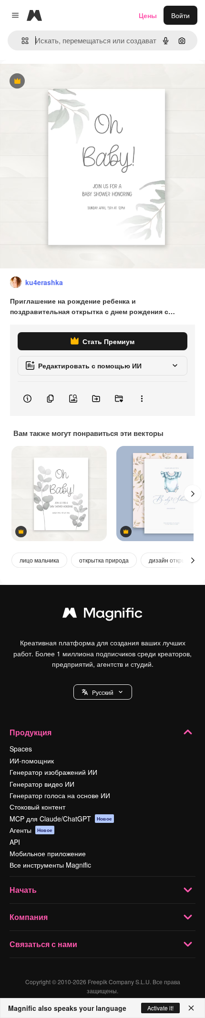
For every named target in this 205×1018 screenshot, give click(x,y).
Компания (29, 916)
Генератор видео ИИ (42, 784)
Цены (148, 15)
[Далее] (192, 493)
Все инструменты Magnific (50, 865)
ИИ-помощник (32, 760)
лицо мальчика (39, 560)
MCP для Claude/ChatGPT (61, 818)
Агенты (31, 830)
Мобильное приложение (48, 853)
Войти (180, 15)
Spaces (21, 748)
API (15, 842)
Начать (23, 889)
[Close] (191, 1008)
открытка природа (104, 560)
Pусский (102, 692)
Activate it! (160, 1008)
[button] (102, 692)
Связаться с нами (43, 944)
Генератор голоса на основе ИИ (60, 795)
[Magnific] (102, 615)
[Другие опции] (141, 398)
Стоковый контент (37, 806)
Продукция (30, 732)
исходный (64, 82)
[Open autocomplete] (21, 40)
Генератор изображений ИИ (53, 772)
